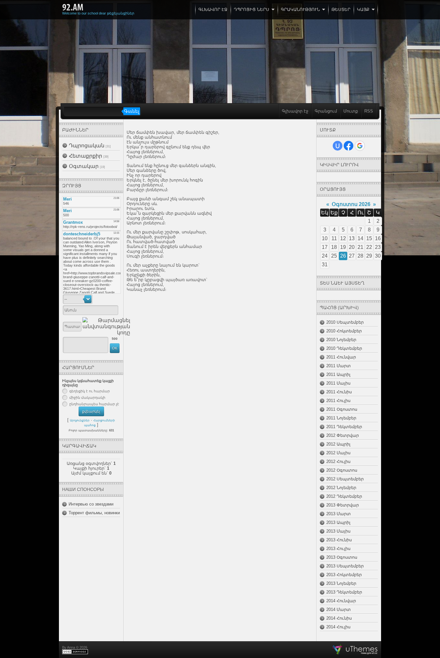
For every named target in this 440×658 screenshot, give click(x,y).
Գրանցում (326, 111)
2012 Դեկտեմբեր (344, 496)
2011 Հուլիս (338, 400)
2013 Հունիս (339, 539)
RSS (368, 111)
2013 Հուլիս (338, 548)
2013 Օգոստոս (341, 557)
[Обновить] (111, 299)
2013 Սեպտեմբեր (345, 566)
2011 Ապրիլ (338, 374)
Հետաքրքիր (85, 156)
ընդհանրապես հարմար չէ (94, 404)
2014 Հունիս (339, 618)
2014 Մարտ (338, 609)
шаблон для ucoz (355, 649)
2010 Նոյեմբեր (341, 339)
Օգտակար (84, 166)
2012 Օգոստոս (341, 470)
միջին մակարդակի (87, 397)
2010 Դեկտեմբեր (344, 348)
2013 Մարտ (338, 513)
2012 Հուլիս (338, 461)
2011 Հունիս (339, 391)
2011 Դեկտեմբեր (344, 426)
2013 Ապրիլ (338, 522)
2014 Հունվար (341, 600)
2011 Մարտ (338, 365)
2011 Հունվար (341, 357)
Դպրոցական (86, 145)
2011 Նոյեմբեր (341, 418)
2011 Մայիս (338, 383)
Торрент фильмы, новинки (94, 512)
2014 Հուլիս (338, 626)
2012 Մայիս (338, 452)
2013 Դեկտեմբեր (344, 592)
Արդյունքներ (80, 420)
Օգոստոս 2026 (351, 204)
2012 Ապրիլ (338, 444)
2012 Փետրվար (342, 435)
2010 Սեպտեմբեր (345, 322)
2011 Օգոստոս (341, 409)
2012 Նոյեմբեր (341, 487)
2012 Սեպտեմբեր (345, 478)
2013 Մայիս (338, 531)
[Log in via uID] (337, 146)
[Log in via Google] (360, 146)
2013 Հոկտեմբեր (344, 574)
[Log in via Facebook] (348, 146)
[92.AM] (72, 7)
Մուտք (350, 111)
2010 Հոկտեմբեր (344, 331)
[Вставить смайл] (117, 299)
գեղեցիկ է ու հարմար (89, 391)
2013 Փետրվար (342, 505)
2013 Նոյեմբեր (341, 583)
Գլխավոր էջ (295, 111)
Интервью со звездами (91, 504)
